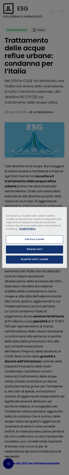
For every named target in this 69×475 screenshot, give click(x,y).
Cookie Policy (27, 229)
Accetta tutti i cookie (34, 259)
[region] (34, 237)
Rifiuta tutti (34, 249)
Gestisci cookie (34, 239)
